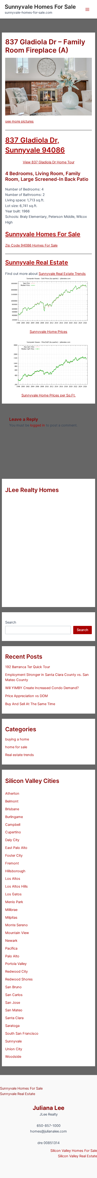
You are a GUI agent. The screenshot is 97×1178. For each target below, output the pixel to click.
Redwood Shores (19, 979)
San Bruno (13, 987)
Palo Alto (12, 956)
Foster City (14, 855)
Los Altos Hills (16, 886)
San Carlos (14, 995)
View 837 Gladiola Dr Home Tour (48, 162)
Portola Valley (16, 964)
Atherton (12, 793)
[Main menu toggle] (87, 9)
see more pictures (19, 121)
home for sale (16, 747)
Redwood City (16, 971)
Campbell (12, 825)
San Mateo (13, 1010)
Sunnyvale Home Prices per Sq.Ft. (48, 395)
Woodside (13, 1056)
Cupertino (13, 832)
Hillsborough (15, 871)
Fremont (12, 863)
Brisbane (12, 809)
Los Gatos (13, 894)
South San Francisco (21, 1033)
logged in (37, 425)
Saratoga (12, 1026)
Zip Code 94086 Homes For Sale (31, 245)
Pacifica (11, 948)
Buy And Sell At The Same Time (30, 704)
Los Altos (12, 878)
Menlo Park (14, 902)
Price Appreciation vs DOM (26, 696)
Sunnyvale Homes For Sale (40, 6)
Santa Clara (14, 1018)
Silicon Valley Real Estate (77, 1156)
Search (10, 622)
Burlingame (14, 817)
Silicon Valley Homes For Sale (73, 1151)
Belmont (11, 801)
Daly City (12, 840)
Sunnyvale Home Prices (48, 332)
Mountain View (17, 933)
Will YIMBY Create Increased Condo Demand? (42, 688)
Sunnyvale (13, 1041)
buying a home (17, 739)
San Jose (12, 1002)
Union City (13, 1049)
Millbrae (11, 910)
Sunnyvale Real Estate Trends (62, 274)
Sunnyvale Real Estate (36, 262)
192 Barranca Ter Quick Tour (27, 667)
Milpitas (11, 917)
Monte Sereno (16, 925)
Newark (11, 940)
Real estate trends (19, 755)
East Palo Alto (16, 848)
